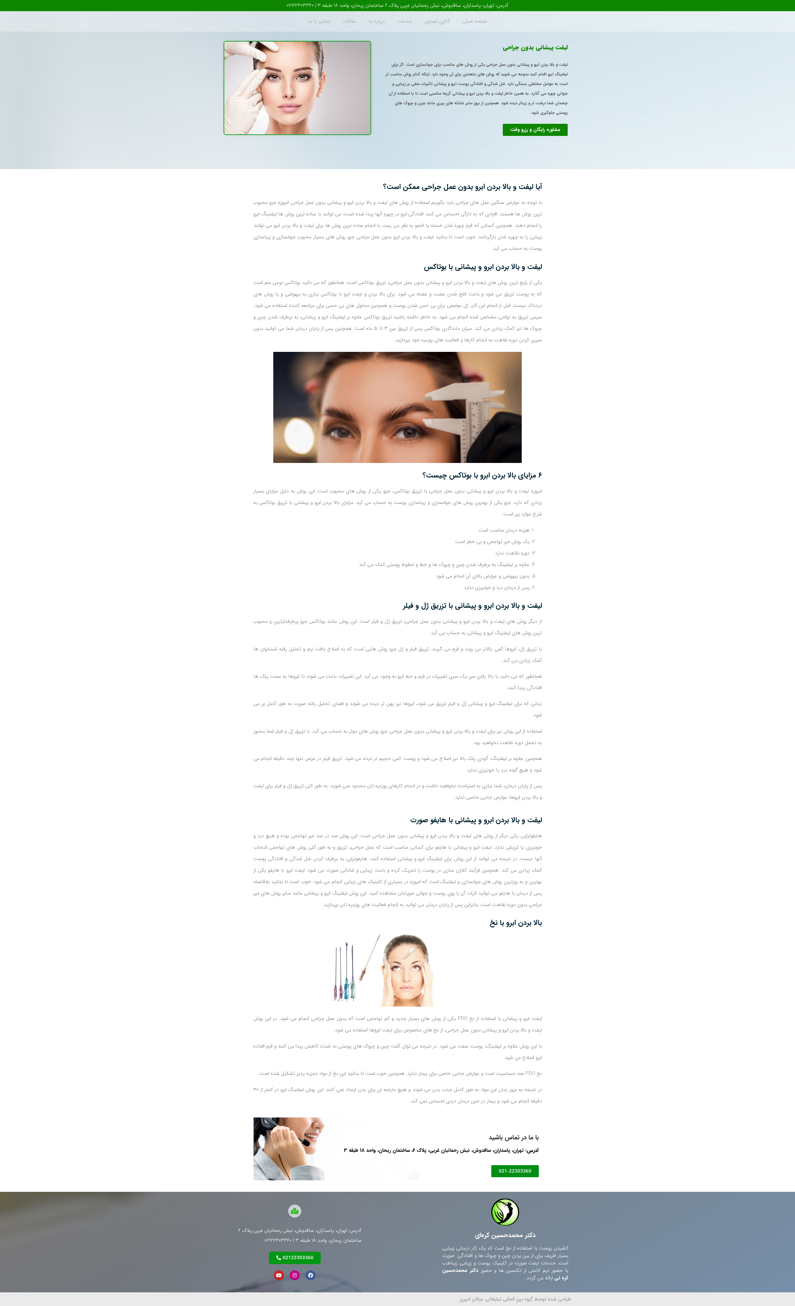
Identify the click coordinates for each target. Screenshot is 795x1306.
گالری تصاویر (437, 21)
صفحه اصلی (474, 21)
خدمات (405, 21)
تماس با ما (319, 21)
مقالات (349, 21)
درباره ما (377, 21)
